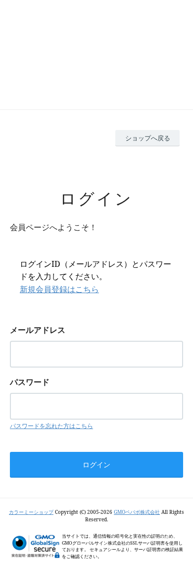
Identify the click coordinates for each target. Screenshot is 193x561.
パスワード (29, 381)
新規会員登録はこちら (59, 289)
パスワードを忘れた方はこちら (51, 426)
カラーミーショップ (31, 511)
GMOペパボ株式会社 (137, 511)
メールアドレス (37, 329)
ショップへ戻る (147, 137)
